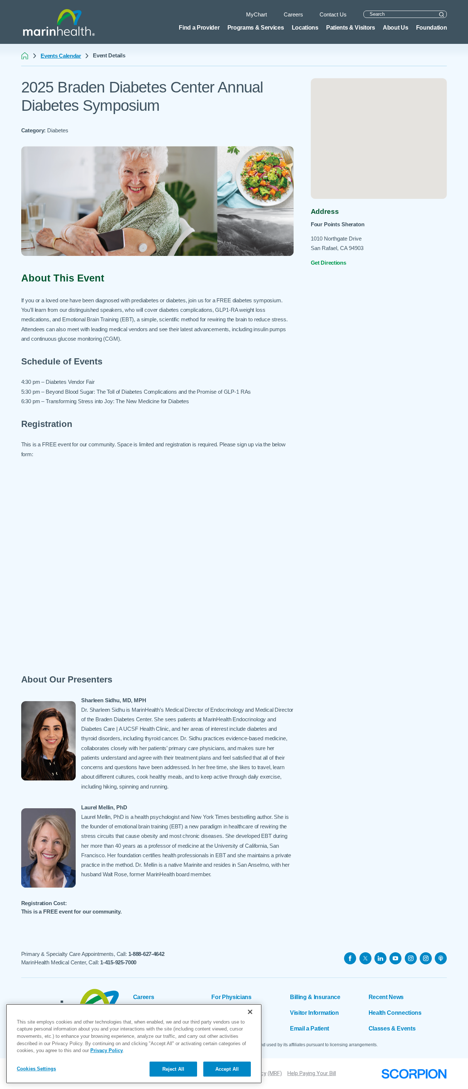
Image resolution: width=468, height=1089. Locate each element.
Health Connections (395, 1012)
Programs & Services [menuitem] (255, 27)
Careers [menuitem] (293, 14)
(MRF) (275, 1073)
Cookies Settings (36, 1068)
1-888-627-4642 (146, 954)
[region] (134, 1044)
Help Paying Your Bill (311, 1073)
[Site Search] (441, 14)
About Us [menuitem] (395, 27)
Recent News (386, 997)
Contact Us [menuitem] (333, 14)
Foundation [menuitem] (431, 27)
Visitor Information (314, 1012)
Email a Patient (309, 1028)
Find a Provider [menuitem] (199, 27)
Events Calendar (61, 55)
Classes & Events (392, 1028)
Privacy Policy (106, 1050)
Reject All (173, 1068)
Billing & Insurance (315, 997)
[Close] (250, 1012)
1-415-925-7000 (118, 962)
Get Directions (328, 263)
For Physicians (231, 997)
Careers (143, 997)
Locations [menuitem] (305, 27)
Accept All (227, 1068)
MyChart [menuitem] (256, 14)
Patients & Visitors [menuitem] (350, 27)
